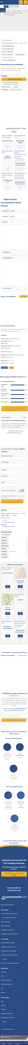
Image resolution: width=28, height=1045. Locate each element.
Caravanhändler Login (7, 1029)
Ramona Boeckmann (7, 157)
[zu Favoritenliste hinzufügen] (2, 14)
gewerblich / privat (8, 211)
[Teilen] (22, 1043)
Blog (2, 1001)
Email (3, 482)
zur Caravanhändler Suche (1, 6)
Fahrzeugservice (7, 258)
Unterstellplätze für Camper (7, 1017)
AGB (2, 976)
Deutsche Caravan (8, 141)
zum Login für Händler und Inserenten (10, 963)
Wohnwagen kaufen (6, 921)
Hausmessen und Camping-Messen (9, 934)
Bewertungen (19, 11)
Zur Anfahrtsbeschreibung (8, 522)
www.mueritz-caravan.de (15, 89)
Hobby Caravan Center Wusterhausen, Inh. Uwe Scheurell (20, 631)
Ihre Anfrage (5, 462)
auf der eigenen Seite (20, 804)
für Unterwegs (6, 288)
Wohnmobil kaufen (5, 926)
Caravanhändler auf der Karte (10, 82)
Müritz (22, 355)
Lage (8, 11)
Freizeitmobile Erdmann (20, 141)
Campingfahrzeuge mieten (7, 930)
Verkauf (4, 222)
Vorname (4, 470)
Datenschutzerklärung (8, 496)
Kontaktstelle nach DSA (6, 984)
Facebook (3, 1009)
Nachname (4, 476)
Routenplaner (24, 296)
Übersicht (3, 11)
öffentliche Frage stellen (14, 720)
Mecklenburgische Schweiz (13, 355)
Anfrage (25, 11)
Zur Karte (4, 520)
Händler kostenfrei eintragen (8, 942)
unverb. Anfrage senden (15, 79)
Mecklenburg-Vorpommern (14, 346)
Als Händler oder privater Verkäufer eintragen (14, 874)
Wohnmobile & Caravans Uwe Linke (20, 164)
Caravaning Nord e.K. (7, 181)
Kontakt (11, 367)
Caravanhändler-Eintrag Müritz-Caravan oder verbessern (8, 805)
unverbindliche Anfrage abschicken (12, 501)
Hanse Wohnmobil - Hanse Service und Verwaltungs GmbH (20, 183)
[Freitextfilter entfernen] (21, 2)
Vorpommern (10, 357)
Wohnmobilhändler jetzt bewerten (15, 408)
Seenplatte (3, 357)
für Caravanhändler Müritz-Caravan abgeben (7, 756)
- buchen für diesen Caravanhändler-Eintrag (14, 827)
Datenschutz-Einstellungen (7, 904)
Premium (24, 130)
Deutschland (7, 348)
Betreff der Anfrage (6, 456)
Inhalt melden (22, 655)
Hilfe (2, 988)
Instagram (3, 1005)
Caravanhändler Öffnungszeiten (11, 84)
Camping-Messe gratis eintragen (9, 951)
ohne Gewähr (10, 655)
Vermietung (6, 252)
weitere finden (20, 755)
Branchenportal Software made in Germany (10, 1037)
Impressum (3, 972)
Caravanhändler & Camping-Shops (9, 913)
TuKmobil (20, 600)
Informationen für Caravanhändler (9, 955)
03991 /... (9, 87)
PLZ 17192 (10, 341)
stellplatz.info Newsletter (7, 1013)
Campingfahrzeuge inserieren (8, 947)
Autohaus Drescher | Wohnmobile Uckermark (7, 628)
